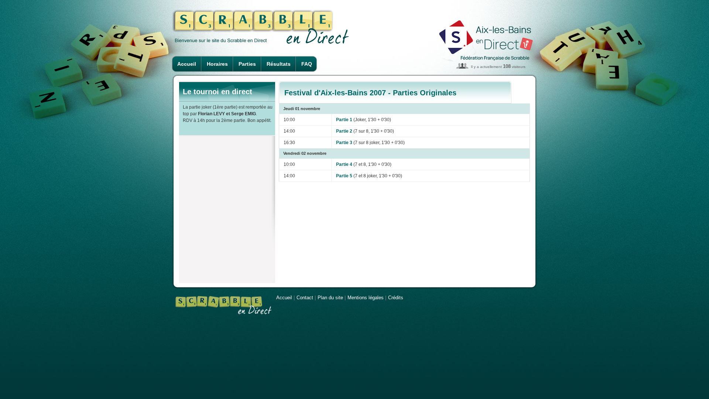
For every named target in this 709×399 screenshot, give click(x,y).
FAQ (306, 64)
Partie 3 (344, 142)
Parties (247, 64)
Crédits (395, 297)
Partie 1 (344, 119)
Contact (305, 297)
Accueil (186, 64)
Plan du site (330, 297)
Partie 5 (344, 175)
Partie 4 (344, 164)
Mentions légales (365, 297)
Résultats (279, 64)
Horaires (217, 64)
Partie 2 (344, 131)
